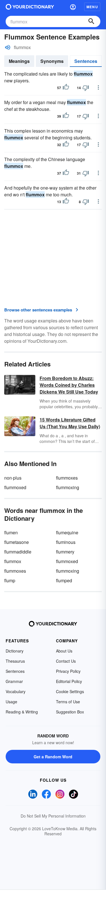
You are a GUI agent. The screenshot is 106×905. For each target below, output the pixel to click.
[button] (73, 7)
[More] (98, 87)
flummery (65, 551)
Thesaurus (15, 661)
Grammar (14, 681)
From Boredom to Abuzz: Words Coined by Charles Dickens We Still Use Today (69, 385)
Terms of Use (68, 701)
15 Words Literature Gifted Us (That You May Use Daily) (70, 423)
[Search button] (91, 21)
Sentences (85, 61)
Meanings (19, 61)
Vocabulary (15, 691)
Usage (11, 701)
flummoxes (67, 478)
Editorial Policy (69, 681)
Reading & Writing (22, 712)
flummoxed (15, 487)
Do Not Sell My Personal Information (53, 816)
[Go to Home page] (30, 6)
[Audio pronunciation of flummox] (7, 47)
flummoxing (67, 487)
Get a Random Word (53, 756)
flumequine (67, 532)
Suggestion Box (70, 712)
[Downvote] (85, 87)
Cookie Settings (70, 691)
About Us (64, 651)
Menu (92, 6)
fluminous (65, 542)
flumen (11, 532)
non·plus (12, 478)
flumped (64, 580)
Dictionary (14, 651)
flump (9, 580)
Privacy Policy (68, 671)
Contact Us (66, 661)
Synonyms (52, 61)
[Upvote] (65, 87)
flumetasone (16, 542)
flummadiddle (17, 551)
